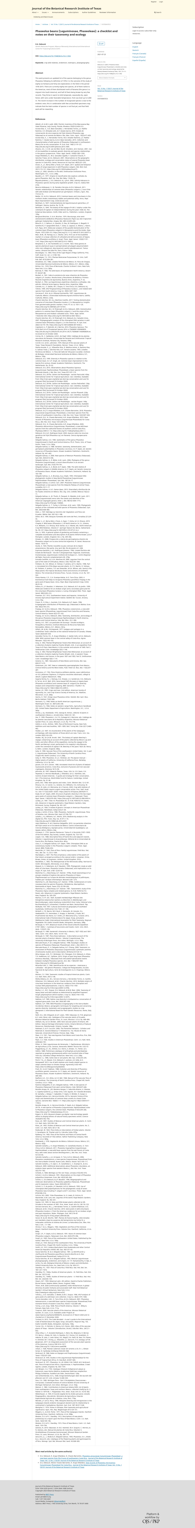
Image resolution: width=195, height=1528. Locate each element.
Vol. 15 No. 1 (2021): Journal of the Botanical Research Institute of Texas (75, 24)
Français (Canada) (139, 54)
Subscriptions (73, 12)
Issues (44, 12)
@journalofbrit (59, 1501)
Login (161, 2)
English (135, 47)
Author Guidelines (89, 12)
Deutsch (135, 50)
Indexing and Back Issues (43, 17)
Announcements (58, 12)
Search (158, 12)
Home (37, 24)
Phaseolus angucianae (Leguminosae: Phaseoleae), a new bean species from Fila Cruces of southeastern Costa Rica (81, 1457)
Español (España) (139, 60)
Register (154, 2)
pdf (102, 44)
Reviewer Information (108, 12)
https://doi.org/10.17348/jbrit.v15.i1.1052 (55, 56)
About (34, 12)
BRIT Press (50, 1494)
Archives (45, 24)
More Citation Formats (106, 78)
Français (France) (138, 57)
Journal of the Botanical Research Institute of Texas (66, 8)
